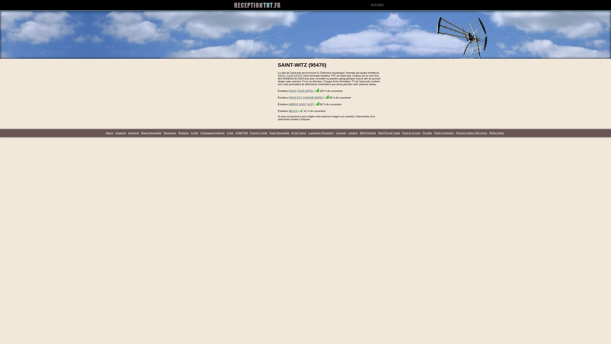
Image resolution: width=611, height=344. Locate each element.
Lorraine (353, 133)
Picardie (427, 133)
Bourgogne (170, 133)
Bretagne (183, 133)
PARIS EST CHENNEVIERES (306, 97)
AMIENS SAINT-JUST (301, 104)
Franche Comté (258, 133)
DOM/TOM (242, 133)
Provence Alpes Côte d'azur (471, 133)
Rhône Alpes (496, 133)
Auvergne (133, 133)
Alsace (109, 133)
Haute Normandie (279, 133)
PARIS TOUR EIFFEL (290, 75)
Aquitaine (120, 133)
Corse (230, 133)
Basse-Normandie (151, 133)
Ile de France (298, 133)
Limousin (341, 133)
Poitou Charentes (444, 133)
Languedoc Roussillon (321, 133)
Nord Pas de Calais (389, 133)
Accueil (377, 5)
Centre (194, 133)
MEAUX (293, 111)
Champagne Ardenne (212, 133)
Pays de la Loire (411, 133)
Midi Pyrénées (368, 133)
